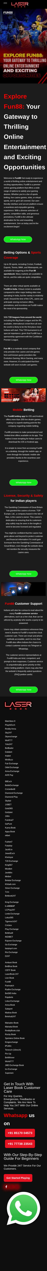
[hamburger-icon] (5, 3)
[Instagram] (12, 1187)
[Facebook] (6, 1187)
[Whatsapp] (17, 1187)
